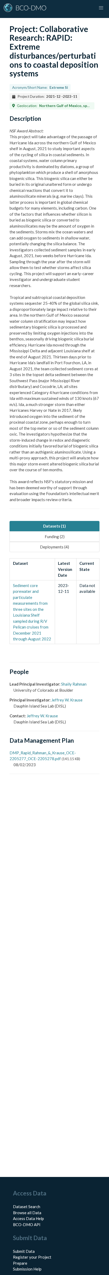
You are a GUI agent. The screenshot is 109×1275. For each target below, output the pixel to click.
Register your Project (32, 1257)
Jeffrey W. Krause (67, 699)
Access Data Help (28, 1218)
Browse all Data (27, 1212)
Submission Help (27, 1269)
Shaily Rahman (74, 684)
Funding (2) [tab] (55, 536)
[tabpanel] (54, 601)
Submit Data (24, 1251)
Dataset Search (26, 1206)
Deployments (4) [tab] (54, 546)
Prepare (20, 1263)
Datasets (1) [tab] (54, 526)
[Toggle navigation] (101, 8)
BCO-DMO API (26, 1224)
